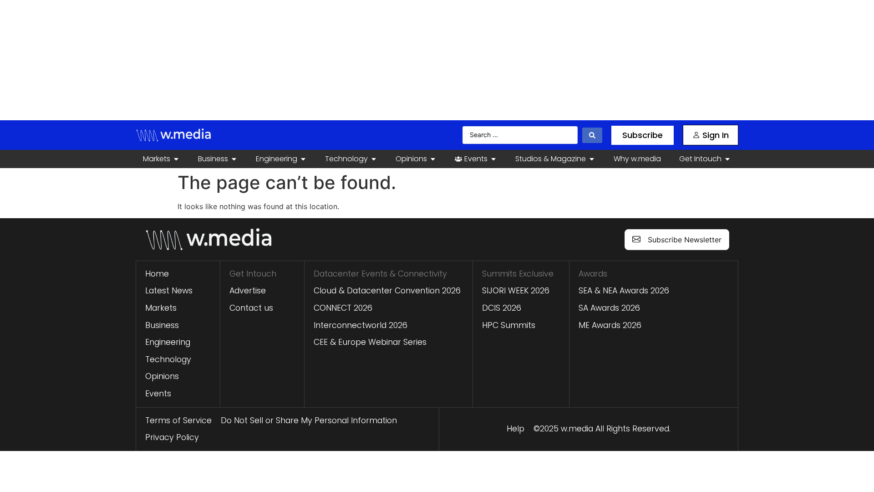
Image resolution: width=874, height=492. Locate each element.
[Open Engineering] (303, 159)
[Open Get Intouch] (727, 159)
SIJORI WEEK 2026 (515, 290)
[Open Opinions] (433, 159)
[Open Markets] (176, 159)
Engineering (167, 342)
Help (515, 428)
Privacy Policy (172, 437)
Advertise (247, 290)
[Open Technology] (373, 159)
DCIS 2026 (501, 307)
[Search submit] (592, 135)
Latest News (169, 290)
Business (162, 325)
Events (158, 393)
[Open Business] (234, 159)
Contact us (251, 307)
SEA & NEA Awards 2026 (624, 290)
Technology (168, 359)
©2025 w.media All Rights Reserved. (602, 428)
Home (157, 273)
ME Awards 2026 (610, 325)
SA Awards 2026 (609, 307)
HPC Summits (508, 325)
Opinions (162, 376)
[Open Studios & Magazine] (591, 159)
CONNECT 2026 (343, 307)
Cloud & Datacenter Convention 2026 (387, 290)
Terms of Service (178, 420)
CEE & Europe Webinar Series (370, 342)
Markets (161, 307)
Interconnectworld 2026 (360, 325)
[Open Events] (493, 159)
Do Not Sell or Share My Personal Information (309, 420)
